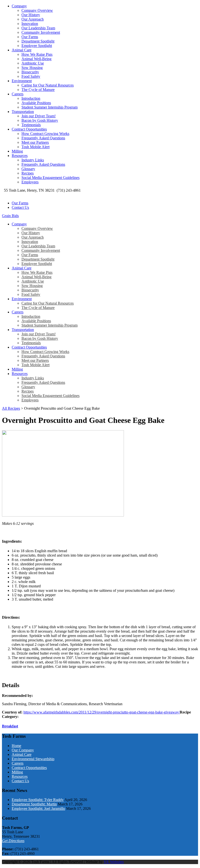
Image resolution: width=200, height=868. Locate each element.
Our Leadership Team (38, 28)
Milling (17, 151)
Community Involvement (40, 32)
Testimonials (31, 125)
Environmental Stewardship (33, 759)
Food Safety (30, 76)
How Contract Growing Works (45, 134)
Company (19, 6)
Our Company (23, 750)
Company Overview (37, 10)
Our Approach (32, 19)
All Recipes (11, 408)
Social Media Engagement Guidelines (50, 178)
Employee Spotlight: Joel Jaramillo (38, 808)
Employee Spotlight (36, 46)
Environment (22, 81)
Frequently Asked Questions (43, 138)
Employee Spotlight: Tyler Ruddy (38, 800)
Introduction (30, 98)
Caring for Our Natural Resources (47, 85)
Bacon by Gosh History (39, 120)
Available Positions (36, 103)
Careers (17, 94)
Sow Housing (32, 68)
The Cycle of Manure (38, 90)
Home (16, 746)
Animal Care (21, 50)
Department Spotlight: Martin (34, 804)
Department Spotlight (37, 41)
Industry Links (32, 160)
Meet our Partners (35, 142)
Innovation (29, 24)
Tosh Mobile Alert (35, 147)
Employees (30, 182)
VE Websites (114, 862)
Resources (20, 156)
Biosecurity (30, 72)
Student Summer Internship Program (49, 107)
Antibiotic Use (32, 63)
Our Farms (29, 37)
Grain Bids (10, 216)
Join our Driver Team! (38, 116)
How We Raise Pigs (36, 54)
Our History (30, 15)
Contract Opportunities (29, 129)
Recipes (27, 173)
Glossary (28, 169)
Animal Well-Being (36, 59)
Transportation (23, 112)
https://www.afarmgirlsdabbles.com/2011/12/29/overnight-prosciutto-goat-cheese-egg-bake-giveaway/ (101, 712)
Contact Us (20, 207)
